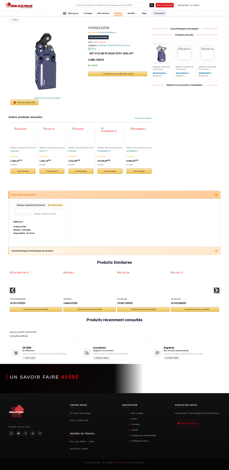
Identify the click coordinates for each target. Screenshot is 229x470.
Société (134, 429)
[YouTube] (18, 433)
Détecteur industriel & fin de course (114, 45)
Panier (134, 418)
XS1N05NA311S (104, 151)
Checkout (135, 424)
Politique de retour (140, 440)
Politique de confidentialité (143, 435)
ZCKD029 (72, 151)
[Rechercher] (151, 5)
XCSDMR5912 (132, 151)
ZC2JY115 (43, 151)
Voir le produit (23, 171)
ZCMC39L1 (14, 151)
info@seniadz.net (188, 423)
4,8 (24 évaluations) (106, 32)
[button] (165, 5)
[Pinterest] (25, 433)
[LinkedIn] (33, 433)
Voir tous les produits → (144, 118)
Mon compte (137, 413)
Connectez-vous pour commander (36, 309)
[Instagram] (40, 433)
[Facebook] (11, 433)
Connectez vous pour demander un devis (119, 74)
